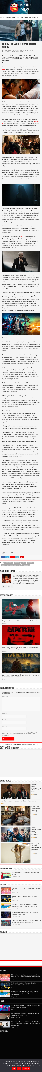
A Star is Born (8, 563)
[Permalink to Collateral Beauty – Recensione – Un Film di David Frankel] (15, 791)
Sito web (4, 726)
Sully (21, 236)
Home (2, 17)
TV (32, 50)
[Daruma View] (21, 6)
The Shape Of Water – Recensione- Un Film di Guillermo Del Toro (19, 801)
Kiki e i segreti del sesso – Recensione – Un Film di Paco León (36, 847)
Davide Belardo (7, 50)
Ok (14, 1068)
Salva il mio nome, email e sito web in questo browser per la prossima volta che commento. (19, 733)
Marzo (23, 563)
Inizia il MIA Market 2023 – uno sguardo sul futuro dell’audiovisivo (25, 1006)
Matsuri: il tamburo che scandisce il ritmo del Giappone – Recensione (25, 984)
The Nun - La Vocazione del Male (11, 565)
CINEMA (7, 17)
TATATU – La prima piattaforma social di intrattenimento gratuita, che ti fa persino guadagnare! (25, 1023)
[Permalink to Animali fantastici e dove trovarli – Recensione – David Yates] (15, 834)
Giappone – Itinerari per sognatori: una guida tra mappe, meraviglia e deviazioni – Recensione (25, 993)
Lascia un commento (9, 51)
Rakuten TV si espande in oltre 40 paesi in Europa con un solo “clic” (25, 1014)
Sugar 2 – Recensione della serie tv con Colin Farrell (19, 621)
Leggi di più (26, 1068)
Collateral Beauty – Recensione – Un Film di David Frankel (36, 788)
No (19, 1068)
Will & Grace (26, 565)
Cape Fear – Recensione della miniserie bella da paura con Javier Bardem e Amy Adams (20, 648)
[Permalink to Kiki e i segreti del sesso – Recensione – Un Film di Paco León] (15, 853)
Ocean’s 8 (30, 563)
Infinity (17, 563)
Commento (5, 696)
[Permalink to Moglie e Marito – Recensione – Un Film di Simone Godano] (15, 815)
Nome (4, 713)
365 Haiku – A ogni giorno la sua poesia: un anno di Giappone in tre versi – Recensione (25, 976)
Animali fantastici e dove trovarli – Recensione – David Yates (36, 831)
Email (4, 720)
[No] (40, 1065)
